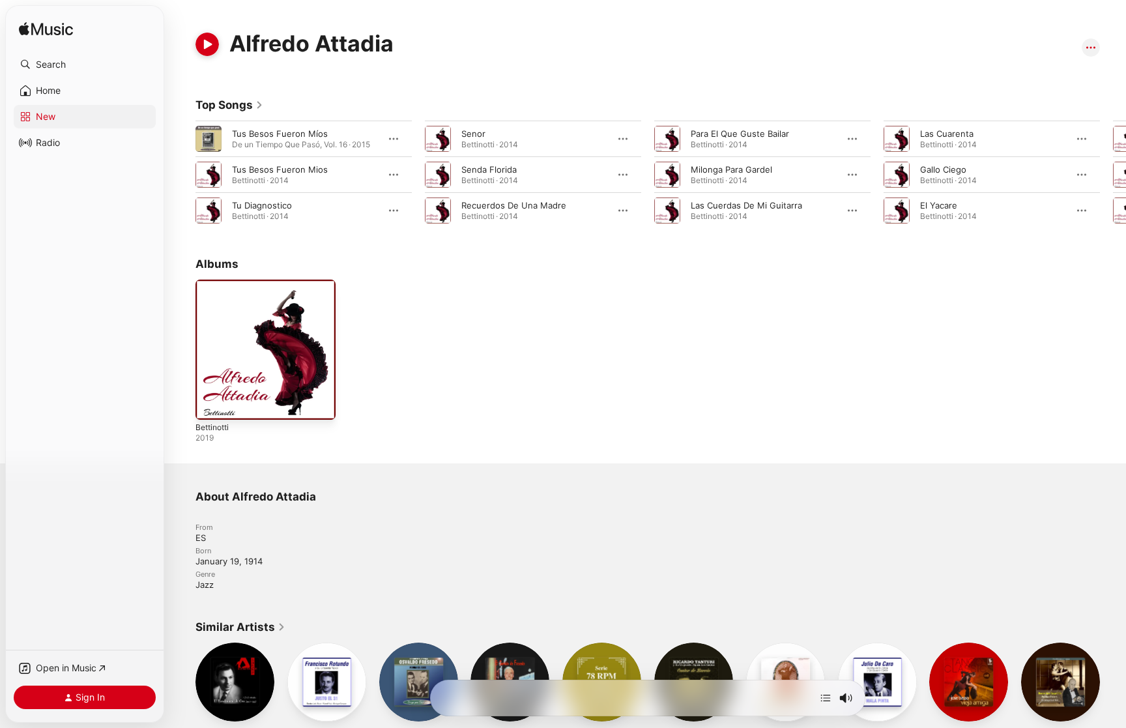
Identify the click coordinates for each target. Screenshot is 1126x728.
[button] (84, 64)
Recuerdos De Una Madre (513, 205)
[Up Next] (825, 698)
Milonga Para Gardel (731, 169)
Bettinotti (214, 285)
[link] (229, 105)
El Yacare (938, 205)
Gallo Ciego (943, 169)
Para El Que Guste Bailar (740, 133)
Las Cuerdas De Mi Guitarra (746, 205)
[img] (46, 29)
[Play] (207, 44)
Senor (473, 133)
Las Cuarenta (947, 133)
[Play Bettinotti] (212, 403)
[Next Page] (1113, 175)
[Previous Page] (182, 175)
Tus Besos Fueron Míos (280, 133)
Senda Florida (489, 169)
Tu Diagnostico (262, 205)
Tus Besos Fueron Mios (280, 169)
